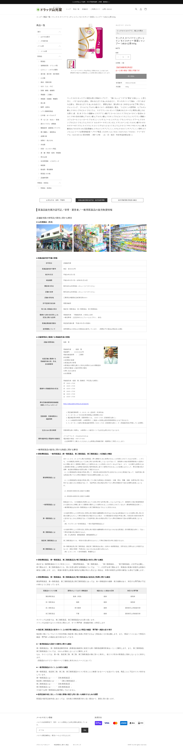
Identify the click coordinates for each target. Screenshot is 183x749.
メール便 (40, 46)
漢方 (39, 32)
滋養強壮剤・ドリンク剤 (49, 65)
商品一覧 (46, 17)
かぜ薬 (43, 78)
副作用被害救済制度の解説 (127, 200)
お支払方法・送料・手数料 (55, 200)
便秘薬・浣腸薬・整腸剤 (49, 99)
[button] (136, 9)
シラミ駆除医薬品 (47, 111)
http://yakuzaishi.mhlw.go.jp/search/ (76, 404)
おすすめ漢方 (45, 37)
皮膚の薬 (44, 136)
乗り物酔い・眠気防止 (48, 132)
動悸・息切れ (45, 107)
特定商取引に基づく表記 (61, 745)
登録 (84, 730)
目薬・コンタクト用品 (48, 149)
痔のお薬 (44, 157)
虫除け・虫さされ (47, 140)
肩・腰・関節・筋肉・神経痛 (51, 153)
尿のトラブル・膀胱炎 (48, 124)
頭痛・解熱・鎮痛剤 (48, 90)
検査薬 (43, 165)
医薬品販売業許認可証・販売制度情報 (91, 200)
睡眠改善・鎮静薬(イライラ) (50, 128)
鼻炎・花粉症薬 (46, 82)
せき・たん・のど (47, 86)
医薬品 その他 (45, 174)
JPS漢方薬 (44, 41)
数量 (117, 53)
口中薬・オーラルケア (48, 115)
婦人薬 (43, 103)
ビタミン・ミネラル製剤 (49, 70)
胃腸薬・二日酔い (47, 95)
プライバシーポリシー (43, 745)
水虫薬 (43, 144)
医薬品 (39, 56)
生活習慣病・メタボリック (50, 161)
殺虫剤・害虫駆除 (47, 169)
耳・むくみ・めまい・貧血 (50, 120)
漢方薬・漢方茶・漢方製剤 (50, 74)
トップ (39, 17)
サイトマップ (77, 745)
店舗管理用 (44, 178)
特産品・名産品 (42, 183)
